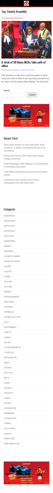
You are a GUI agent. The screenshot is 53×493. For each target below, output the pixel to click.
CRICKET (8, 271)
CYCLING (8, 281)
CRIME (7, 276)
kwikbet (7, 337)
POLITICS (8, 373)
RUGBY (7, 383)
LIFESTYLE (9, 352)
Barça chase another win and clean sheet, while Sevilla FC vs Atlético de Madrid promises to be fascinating (24, 148)
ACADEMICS (9, 216)
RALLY (7, 378)
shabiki (7, 398)
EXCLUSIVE (9, 302)
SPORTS (7, 403)
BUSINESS (8, 251)
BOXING (7, 246)
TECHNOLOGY (10, 418)
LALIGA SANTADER (12, 347)
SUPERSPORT (10, 408)
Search (7, 90)
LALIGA (7, 342)
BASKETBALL (10, 241)
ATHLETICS (9, 236)
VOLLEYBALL (10, 428)
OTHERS (7, 368)
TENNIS (7, 423)
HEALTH (7, 332)
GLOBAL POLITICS (12, 317)
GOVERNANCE (10, 327)
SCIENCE (8, 388)
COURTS (7, 266)
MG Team (30, 70)
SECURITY (8, 393)
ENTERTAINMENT (11, 297)
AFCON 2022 (9, 221)
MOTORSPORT (10, 357)
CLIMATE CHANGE (12, 256)
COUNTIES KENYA (8, 23)
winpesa (7, 433)
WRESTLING (9, 438)
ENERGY (7, 292)
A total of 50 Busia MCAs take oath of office (23, 64)
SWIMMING (9, 413)
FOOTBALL (9, 307)
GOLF (6, 322)
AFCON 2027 (9, 226)
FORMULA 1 (9, 312)
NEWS (6, 362)
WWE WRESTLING (12, 443)
